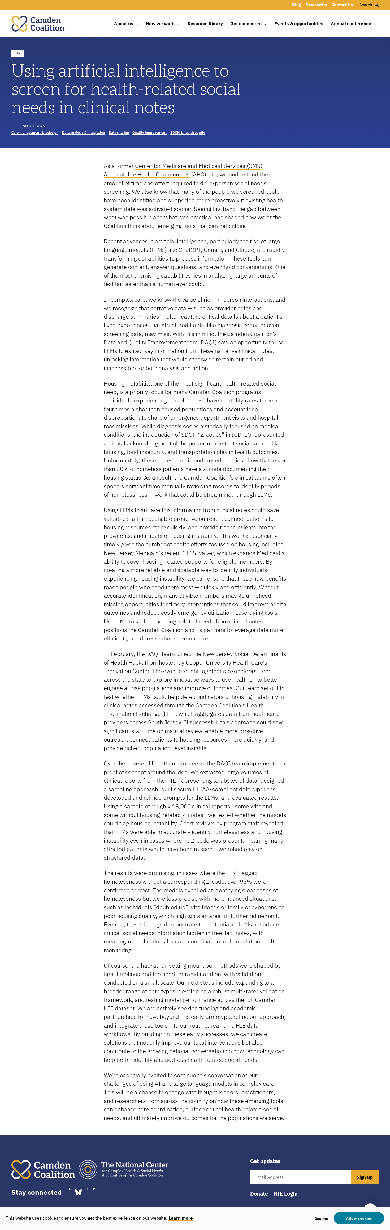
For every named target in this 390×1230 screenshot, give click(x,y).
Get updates (265, 1161)
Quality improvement (149, 132)
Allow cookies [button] (359, 1218)
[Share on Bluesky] (78, 1192)
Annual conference (353, 23)
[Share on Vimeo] (93, 1189)
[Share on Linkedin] (69, 1189)
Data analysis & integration (83, 132)
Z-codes (211, 434)
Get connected (248, 23)
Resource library (205, 23)
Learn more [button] (180, 1218)
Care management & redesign (34, 132)
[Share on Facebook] (87, 1189)
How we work (163, 23)
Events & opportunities (298, 23)
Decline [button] (321, 1218)
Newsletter (316, 4)
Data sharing (119, 132)
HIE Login (286, 1193)
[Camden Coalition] (37, 23)
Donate (259, 1193)
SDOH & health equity (187, 132)
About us (126, 23)
